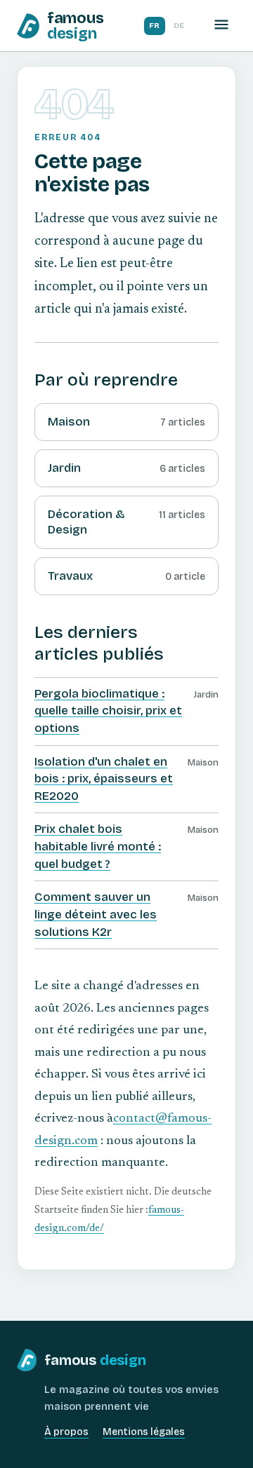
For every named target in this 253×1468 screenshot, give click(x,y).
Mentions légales (144, 1432)
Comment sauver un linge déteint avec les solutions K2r (95, 914)
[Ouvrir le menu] (221, 25)
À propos (66, 1432)
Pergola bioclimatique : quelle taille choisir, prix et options (108, 710)
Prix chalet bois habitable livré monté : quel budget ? (97, 846)
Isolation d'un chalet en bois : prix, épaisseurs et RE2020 (103, 778)
